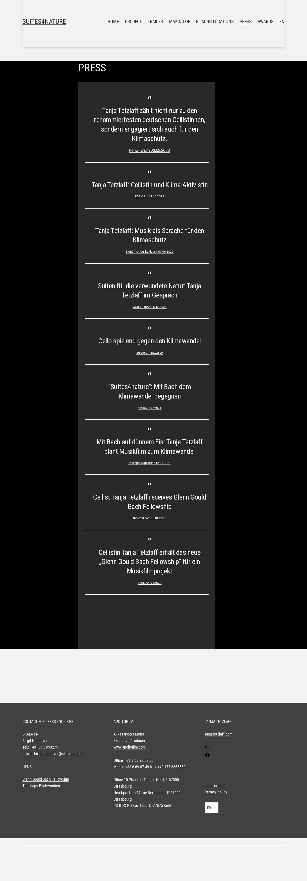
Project (133, 21)
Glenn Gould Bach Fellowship (45, 779)
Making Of (179, 21)
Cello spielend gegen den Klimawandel (149, 341)
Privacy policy (216, 792)
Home (113, 21)
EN (282, 21)
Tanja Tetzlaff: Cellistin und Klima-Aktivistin (149, 185)
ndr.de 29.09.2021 (150, 408)
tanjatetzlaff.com (218, 734)
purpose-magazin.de (149, 352)
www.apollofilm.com (129, 747)
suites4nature (44, 21)
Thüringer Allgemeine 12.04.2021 (149, 463)
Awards (266, 21)
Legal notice (215, 785)
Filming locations (215, 21)
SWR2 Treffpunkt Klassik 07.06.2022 (150, 251)
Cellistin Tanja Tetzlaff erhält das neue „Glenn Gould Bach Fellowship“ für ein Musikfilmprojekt (149, 561)
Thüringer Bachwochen (41, 785)
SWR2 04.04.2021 (150, 582)
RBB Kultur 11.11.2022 (149, 196)
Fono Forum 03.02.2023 (149, 150)
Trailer (155, 21)
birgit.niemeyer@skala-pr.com (58, 753)
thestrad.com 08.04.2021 (149, 518)
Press (246, 21)
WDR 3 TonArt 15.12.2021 (150, 306)
